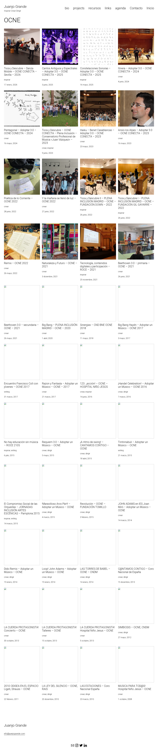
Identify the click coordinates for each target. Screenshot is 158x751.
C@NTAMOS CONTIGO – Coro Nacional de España (135, 532)
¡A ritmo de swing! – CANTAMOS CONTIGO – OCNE (94, 405)
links (108, 8)
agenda (120, 8)
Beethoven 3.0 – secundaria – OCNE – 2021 (21, 288)
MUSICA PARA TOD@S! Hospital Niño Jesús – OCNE (134, 649)
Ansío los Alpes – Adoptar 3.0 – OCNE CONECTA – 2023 (134, 93)
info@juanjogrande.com (14, 733)
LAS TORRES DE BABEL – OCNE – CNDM (98, 530)
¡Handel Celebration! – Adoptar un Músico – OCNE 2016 (136, 347)
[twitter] (81, 745)
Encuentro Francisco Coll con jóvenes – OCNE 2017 (21, 347)
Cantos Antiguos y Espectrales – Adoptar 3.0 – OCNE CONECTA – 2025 (59, 31)
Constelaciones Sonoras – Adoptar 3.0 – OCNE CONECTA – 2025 (98, 31)
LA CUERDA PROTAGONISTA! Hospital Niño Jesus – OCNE (96, 590)
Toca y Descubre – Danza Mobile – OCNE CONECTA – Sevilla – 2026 (19, 31)
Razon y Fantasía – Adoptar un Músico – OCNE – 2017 (60, 347)
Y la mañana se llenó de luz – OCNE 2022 (60, 160)
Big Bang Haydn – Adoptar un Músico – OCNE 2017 (135, 288)
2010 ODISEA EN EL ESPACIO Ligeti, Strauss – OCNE (19, 649)
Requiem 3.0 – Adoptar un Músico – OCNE (57, 405)
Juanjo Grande (15, 7)
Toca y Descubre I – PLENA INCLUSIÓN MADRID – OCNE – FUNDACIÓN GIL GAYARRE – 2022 (135, 163)
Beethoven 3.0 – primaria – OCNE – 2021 (133, 226)
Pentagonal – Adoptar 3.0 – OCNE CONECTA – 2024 (19, 93)
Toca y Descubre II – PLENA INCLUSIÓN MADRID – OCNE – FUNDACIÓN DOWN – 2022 (98, 163)
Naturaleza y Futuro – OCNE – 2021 (57, 225)
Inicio (150, 8)
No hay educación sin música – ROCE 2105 (20, 405)
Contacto (136, 8)
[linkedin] (85, 745)
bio (67, 8)
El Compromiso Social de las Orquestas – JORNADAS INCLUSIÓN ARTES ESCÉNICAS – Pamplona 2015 (21, 468)
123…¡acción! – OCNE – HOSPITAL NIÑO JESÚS (97, 347)
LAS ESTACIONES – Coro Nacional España (95, 649)
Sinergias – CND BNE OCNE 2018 (94, 286)
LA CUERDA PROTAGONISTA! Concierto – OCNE (21, 590)
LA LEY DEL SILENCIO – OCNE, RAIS (58, 648)
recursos (94, 8)
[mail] (72, 745)
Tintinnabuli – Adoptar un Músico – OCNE (136, 404)
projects (78, 8)
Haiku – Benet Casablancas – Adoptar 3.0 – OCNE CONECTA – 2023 (96, 93)
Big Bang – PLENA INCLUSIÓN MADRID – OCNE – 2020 (59, 288)
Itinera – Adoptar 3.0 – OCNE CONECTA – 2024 (135, 31)
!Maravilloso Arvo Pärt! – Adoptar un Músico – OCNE (57, 467)
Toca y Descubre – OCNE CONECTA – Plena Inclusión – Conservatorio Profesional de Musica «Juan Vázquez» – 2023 (60, 96)
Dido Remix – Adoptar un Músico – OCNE (19, 532)
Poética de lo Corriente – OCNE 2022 (20, 160)
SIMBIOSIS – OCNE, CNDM (130, 589)
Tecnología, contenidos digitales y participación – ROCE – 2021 (95, 226)
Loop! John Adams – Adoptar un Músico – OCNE (59, 532)
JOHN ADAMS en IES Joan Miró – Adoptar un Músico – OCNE (133, 467)
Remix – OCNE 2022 (13, 225)
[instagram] (76, 745)
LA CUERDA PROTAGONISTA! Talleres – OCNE (59, 590)
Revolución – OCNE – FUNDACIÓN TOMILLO (95, 467)
